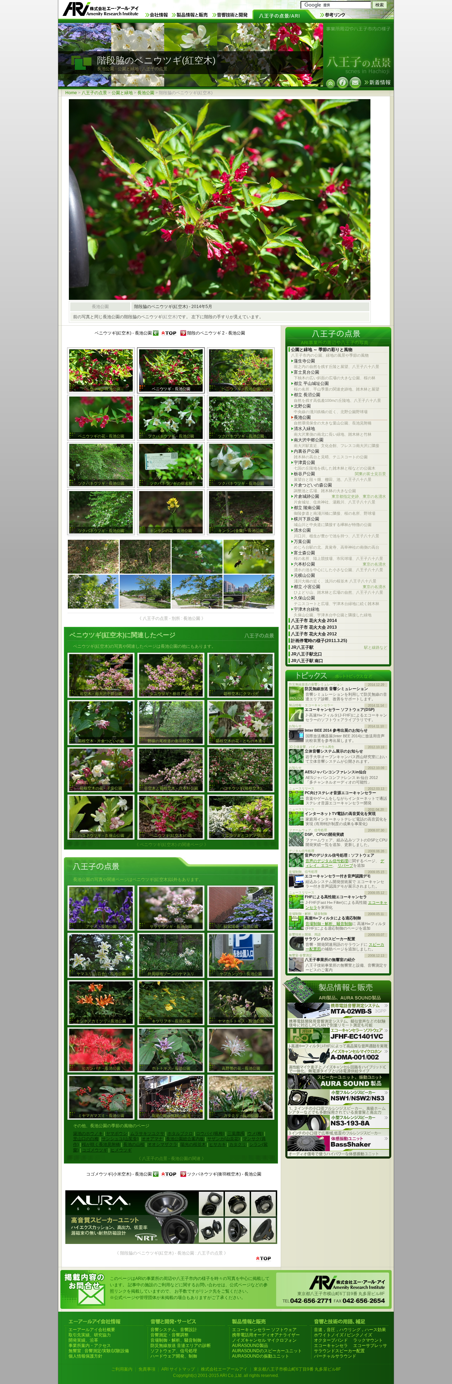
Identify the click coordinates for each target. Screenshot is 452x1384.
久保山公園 (304, 598)
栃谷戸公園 (340, 473)
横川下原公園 (306, 518)
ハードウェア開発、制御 (173, 1356)
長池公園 (145, 92)
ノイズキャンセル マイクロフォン (264, 1340)
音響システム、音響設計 (173, 1329)
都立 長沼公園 (307, 394)
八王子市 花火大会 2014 (314, 620)
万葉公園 (302, 541)
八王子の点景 (94, 92)
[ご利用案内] (342, 82)
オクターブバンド (331, 1340)
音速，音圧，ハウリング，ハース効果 (350, 1329)
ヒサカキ (217, 1144)
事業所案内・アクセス (90, 1345)
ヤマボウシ (116, 1133)
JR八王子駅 (339, 647)
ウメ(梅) (255, 1133)
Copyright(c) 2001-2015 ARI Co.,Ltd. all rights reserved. (226, 1375)
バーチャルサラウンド (335, 1356)
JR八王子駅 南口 (307, 660)
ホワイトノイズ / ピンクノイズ (343, 1334)
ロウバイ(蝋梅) (210, 1133)
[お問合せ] (355, 82)
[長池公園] (330, 84)
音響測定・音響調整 (169, 1334)
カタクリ (237, 1144)
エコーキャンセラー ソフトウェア (264, 1329)
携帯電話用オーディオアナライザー (266, 1334)
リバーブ (345, 865)
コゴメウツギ (94, 1150)
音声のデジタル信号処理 (326, 861)
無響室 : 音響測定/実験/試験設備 (99, 1350)
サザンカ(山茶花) (223, 1138)
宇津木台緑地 (306, 609)
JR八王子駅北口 (306, 654)
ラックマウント (368, 1340)
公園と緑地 (122, 92)
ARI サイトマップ (178, 1369)
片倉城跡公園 (340, 496)
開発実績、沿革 (83, 1340)
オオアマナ (152, 1138)
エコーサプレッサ (370, 1345)
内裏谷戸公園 (306, 451)
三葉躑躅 (235, 1133)
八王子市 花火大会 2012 (314, 633)
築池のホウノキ (88, 1133)
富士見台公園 (306, 372)
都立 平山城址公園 (311, 383)
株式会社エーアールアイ (224, 1369)
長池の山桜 (133, 1144)
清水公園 (302, 530)
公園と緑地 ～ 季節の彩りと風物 (321, 349)
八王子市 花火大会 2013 (314, 627)
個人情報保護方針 (85, 1356)
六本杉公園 (340, 564)
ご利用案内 (121, 1369)
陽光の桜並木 (193, 1144)
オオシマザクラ (162, 1144)
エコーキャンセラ (331, 1345)
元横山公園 (304, 575)
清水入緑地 (304, 428)
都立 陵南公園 (307, 507)
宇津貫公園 (304, 462)
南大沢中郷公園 (308, 439)
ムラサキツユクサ (147, 1133)
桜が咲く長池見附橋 (101, 1144)
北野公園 (302, 406)
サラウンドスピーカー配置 (339, 1350)
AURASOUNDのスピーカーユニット (267, 1350)
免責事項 (146, 1369)
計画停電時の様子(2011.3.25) (319, 640)
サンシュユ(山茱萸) (120, 1138)
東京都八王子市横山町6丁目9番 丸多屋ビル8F (297, 1369)
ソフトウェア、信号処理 (173, 1350)
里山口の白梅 (86, 1138)
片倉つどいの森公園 (313, 485)
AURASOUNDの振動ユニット (260, 1356)
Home (71, 92)
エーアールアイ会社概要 (92, 1329)
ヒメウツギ (121, 1150)
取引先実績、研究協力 (90, 1334)
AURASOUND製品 (250, 1345)
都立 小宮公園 (340, 586)
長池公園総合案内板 (185, 1138)
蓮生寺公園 (304, 360)
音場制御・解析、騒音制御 (328, 923)
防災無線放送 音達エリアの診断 (180, 1345)
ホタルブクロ (180, 1133)
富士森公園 (304, 552)
